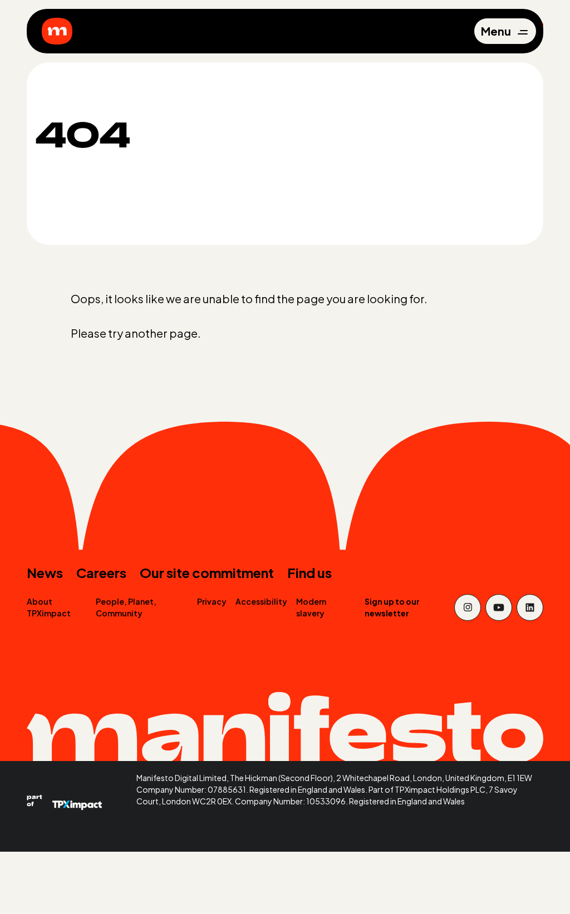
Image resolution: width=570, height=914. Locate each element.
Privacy (212, 601)
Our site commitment (207, 572)
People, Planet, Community (126, 607)
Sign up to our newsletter (392, 607)
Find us (309, 572)
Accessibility (261, 601)
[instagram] (467, 607)
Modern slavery (311, 607)
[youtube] (498, 607)
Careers (101, 572)
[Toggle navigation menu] (504, 31)
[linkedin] (530, 607)
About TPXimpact (49, 607)
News (45, 572)
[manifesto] (57, 31)
